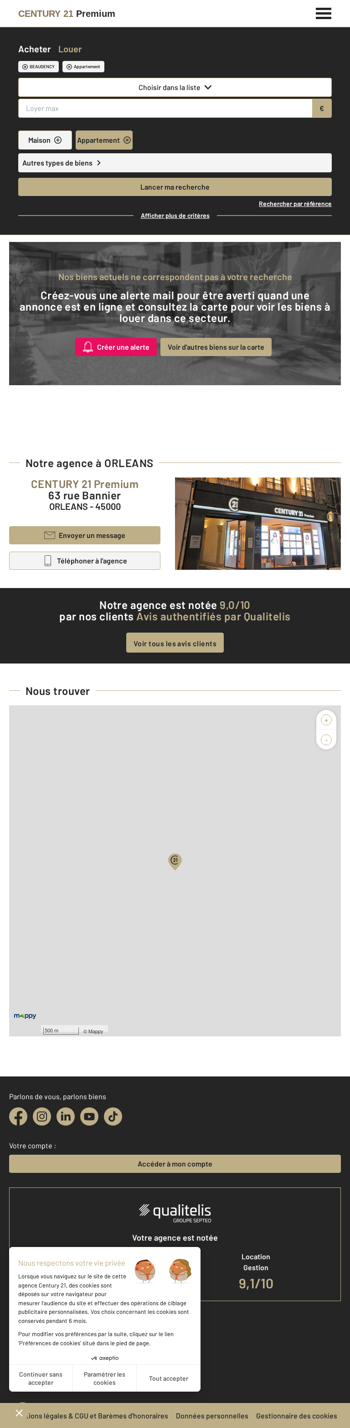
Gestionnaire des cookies (296, 1415)
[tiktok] (113, 1116)
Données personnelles (212, 1415)
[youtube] (89, 1116)
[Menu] (324, 12)
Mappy (95, 1031)
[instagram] (42, 1116)
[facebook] (18, 1116)
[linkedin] (66, 1116)
